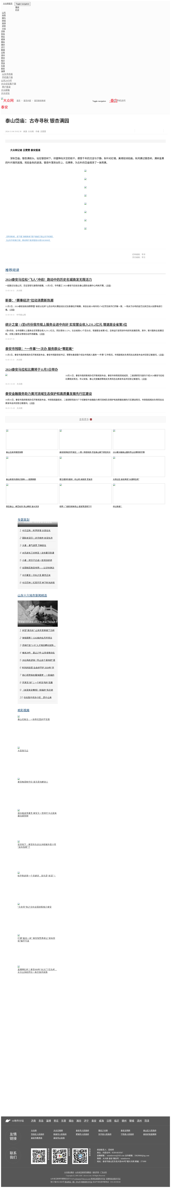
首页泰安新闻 (39, 101)
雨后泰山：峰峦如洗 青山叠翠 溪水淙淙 (22, 507)
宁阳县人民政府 (127, 1134)
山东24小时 (6, 80)
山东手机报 (7, 74)
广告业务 (103, 1172)
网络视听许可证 (86, 1182)
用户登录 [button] (6, 87)
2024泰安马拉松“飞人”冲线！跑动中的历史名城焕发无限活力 (48, 279)
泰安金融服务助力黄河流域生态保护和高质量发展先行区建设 (48, 394)
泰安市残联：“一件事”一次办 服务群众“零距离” (39, 349)
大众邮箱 (5, 90)
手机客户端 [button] (7, 77)
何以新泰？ (117, 507)
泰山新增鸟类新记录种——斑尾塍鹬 (21, 479)
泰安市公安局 (59, 1138)
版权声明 (96, 1172)
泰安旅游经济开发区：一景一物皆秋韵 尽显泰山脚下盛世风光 (84, 452)
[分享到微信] (139, 130)
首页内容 (27, 101)
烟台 (3, 42)
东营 (3, 66)
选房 (4, 26)
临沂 (3, 61)
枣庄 (3, 37)
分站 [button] (4, 29)
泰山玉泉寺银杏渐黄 (14, 452)
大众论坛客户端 (8, 84)
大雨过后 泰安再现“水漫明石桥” (126, 479)
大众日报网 (58, 1131)
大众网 (34, 1131)
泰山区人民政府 (149, 1131)
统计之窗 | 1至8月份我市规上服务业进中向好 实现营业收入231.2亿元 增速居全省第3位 (66, 324)
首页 (18, 101)
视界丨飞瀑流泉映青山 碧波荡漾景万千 (75, 507)
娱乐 (4, 18)
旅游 (4, 23)
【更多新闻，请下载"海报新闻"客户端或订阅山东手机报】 (29, 237)
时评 (17, 10)
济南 (3, 31)
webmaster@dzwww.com (82, 1179)
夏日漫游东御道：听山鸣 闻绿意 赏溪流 (75, 479)
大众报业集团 (69, 1172)
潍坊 (3, 45)
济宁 (3, 47)
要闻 (17, 7)
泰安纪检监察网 (149, 1134)
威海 (3, 39)
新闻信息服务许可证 (98, 1179)
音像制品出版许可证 (113, 1179)
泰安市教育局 (36, 1138)
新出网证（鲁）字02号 (73, 1182)
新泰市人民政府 (60, 1134)
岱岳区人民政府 (37, 1134)
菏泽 (3, 63)
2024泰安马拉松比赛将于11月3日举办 (31, 369)
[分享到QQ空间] (152, 130)
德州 (3, 58)
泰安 (3, 69)
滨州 (3, 55)
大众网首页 (7, 4)
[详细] (108, 286)
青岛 (3, 34)
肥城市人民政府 (82, 1134)
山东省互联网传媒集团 (83, 1172)
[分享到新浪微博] (145, 130)
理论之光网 (103, 1131)
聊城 (3, 50)
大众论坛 (5, 93)
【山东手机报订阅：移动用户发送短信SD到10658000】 (28, 240)
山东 (4, 13)
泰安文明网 (125, 1131)
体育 (4, 15)
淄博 (3, 71)
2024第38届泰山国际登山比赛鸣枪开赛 (129, 452)
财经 (4, 21)
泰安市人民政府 (82, 1131)
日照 (3, 53)
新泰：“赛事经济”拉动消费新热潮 (29, 300)
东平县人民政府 (104, 1134)
